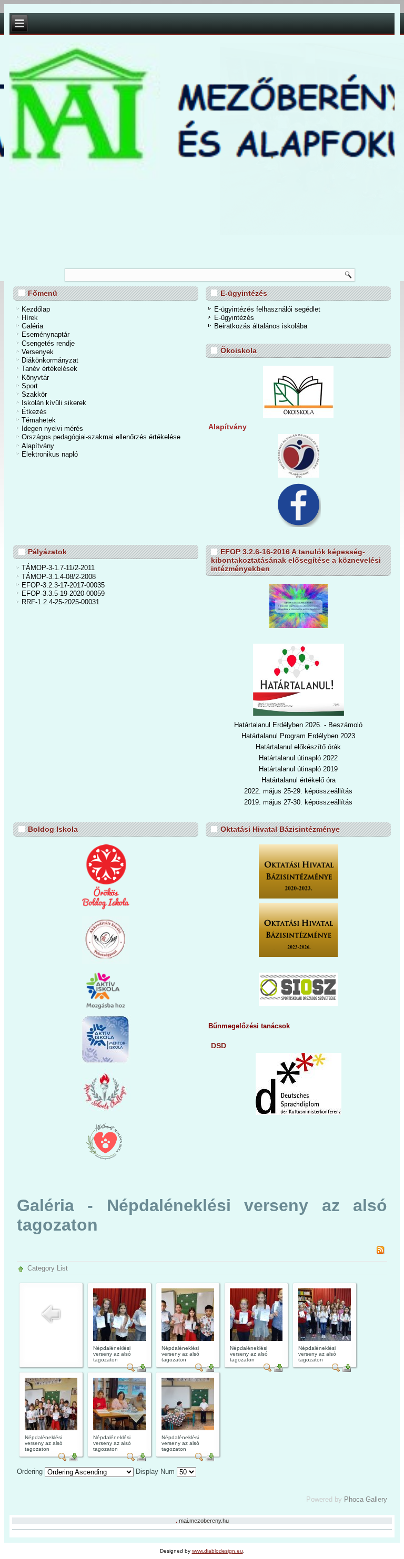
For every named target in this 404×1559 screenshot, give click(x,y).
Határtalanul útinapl (288, 769)
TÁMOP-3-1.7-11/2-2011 (58, 568)
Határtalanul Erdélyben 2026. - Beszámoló (298, 725)
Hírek (30, 318)
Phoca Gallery (365, 1499)
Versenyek (38, 352)
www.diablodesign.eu (217, 1551)
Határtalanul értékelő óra (298, 780)
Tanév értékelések (49, 369)
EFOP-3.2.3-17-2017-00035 (63, 585)
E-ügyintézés (234, 318)
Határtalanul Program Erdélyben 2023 (298, 736)
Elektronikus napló (50, 454)
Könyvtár (35, 377)
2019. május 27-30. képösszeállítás (298, 802)
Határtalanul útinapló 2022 (298, 758)
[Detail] (131, 1370)
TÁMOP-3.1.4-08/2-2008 (59, 577)
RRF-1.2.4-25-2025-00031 (60, 602)
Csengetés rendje (48, 343)
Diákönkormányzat (50, 360)
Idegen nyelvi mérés (52, 428)
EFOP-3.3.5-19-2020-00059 (63, 593)
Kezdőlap (36, 309)
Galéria (32, 326)
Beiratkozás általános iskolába (260, 326)
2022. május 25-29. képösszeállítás (298, 791)
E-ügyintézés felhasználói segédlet (267, 309)
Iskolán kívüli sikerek (54, 403)
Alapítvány (38, 446)
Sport (30, 386)
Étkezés (34, 412)
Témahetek (39, 420)
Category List (47, 1268)
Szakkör (34, 394)
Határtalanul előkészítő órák (298, 747)
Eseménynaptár (45, 334)
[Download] (141, 1370)
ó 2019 (327, 769)
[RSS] (380, 1252)
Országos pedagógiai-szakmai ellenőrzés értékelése (101, 437)
